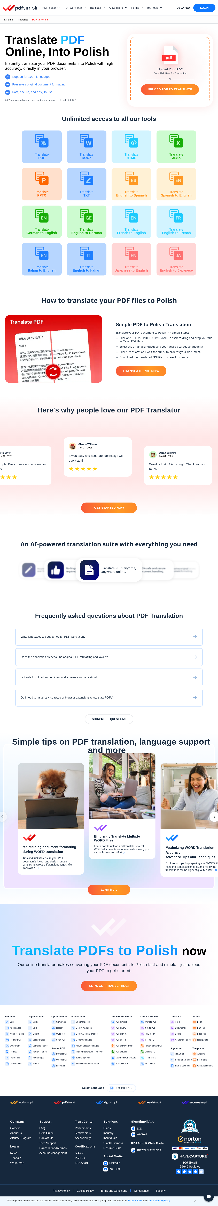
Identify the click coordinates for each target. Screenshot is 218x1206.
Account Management (53, 1153)
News (13, 1153)
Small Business (113, 1143)
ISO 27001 (81, 1162)
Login (204, 7)
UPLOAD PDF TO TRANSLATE (170, 89)
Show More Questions (109, 719)
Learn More (109, 889)
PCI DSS (80, 1158)
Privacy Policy (61, 1190)
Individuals (110, 1138)
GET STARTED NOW (109, 507)
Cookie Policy (85, 1190)
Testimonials (83, 1133)
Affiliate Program (20, 1138)
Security (161, 1190)
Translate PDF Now (141, 371)
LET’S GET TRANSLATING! (109, 985)
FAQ (42, 1128)
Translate (23, 19)
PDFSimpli (8, 19)
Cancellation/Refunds (53, 1148)
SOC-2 (79, 1153)
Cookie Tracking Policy (158, 1200)
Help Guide (46, 1133)
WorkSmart (17, 1162)
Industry (108, 1133)
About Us (16, 1133)
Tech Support (47, 1143)
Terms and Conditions (114, 1190)
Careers (15, 1128)
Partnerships (83, 1128)
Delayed (183, 7)
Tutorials (15, 1158)
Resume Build (112, 1148)
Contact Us (46, 1138)
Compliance (141, 1190)
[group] (109, 570)
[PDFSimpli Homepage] (20, 7)
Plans (107, 1128)
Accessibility (83, 1138)
